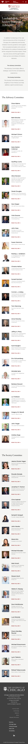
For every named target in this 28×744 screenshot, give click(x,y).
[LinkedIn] (14, 735)
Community (16, 710)
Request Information (14, 717)
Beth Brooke (15, 117)
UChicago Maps (12, 724)
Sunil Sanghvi (16, 346)
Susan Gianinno (16, 242)
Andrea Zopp (15, 435)
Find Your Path (15, 708)
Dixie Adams (15, 103)
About (17, 715)
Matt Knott (15, 563)
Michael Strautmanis (18, 644)
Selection (17, 713)
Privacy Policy (21, 742)
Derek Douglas (16, 191)
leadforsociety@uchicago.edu (14, 704)
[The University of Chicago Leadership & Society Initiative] (14, 7)
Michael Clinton (16, 134)
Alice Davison (16, 176)
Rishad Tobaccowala (18, 670)
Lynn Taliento (16, 657)
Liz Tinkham (15, 397)
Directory (11, 722)
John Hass (14, 228)
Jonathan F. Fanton (18, 487)
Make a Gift (11, 728)
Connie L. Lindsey (17, 292)
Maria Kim (14, 539)
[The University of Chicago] (2, 2)
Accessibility (12, 730)
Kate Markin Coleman (15, 148)
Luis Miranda (15, 617)
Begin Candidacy (15, 2)
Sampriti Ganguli (17, 515)
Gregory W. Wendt (17, 412)
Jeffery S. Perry (16, 332)
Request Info (7, 2)
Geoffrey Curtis (16, 162)
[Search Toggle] (23, 1)
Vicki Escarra (15, 215)
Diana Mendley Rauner (16, 632)
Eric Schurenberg (17, 358)
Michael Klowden (17, 551)
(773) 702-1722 (14, 702)
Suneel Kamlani (16, 279)
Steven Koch (15, 576)
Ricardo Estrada (16, 474)
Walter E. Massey (17, 589)
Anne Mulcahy (16, 319)
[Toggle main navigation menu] (26, 1)
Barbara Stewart (17, 384)
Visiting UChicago (13, 726)
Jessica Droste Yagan (18, 461)
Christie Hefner (16, 266)
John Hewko (15, 526)
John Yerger (15, 423)
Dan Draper (15, 204)
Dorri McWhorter (17, 604)
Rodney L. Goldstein (18, 254)
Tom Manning (16, 306)
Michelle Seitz (16, 371)
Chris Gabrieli (15, 499)
